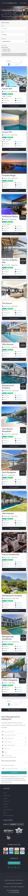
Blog (4, 812)
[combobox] (14, 763)
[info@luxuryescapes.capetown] (15, 867)
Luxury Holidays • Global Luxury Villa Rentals (13, 883)
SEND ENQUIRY (14, 772)
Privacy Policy (22, 776)
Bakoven (6, 219)
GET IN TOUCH (14, 863)
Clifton (6, 475)
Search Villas (14, 54)
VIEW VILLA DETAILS (14, 105)
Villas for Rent (6, 795)
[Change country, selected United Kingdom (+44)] (3, 755)
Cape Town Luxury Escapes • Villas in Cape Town (14, 880)
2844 (8, 834)
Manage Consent (21, 886)
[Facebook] (9, 867)
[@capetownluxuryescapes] (12, 867)
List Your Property (7, 809)
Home (5, 792)
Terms (18, 776)
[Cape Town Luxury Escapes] (9, 3)
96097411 (19, 834)
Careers (5, 798)
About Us (5, 804)
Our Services (6, 801)
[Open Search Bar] (21, 3)
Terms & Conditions (8, 815)
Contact (5, 807)
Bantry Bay (7, 91)
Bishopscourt (8, 390)
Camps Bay (7, 347)
